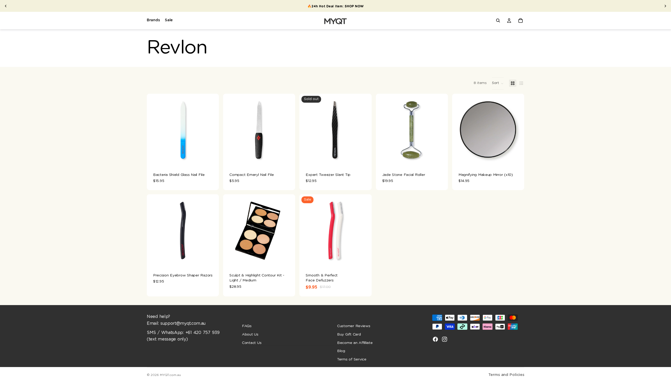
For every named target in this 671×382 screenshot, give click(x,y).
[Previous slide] (6, 6)
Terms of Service (351, 359)
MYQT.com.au (170, 374)
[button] (498, 83)
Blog (341, 351)
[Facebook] (435, 339)
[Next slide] (665, 6)
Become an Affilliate (355, 342)
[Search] (498, 20)
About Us (250, 334)
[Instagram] (444, 339)
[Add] (210, 158)
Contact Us (251, 342)
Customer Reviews (353, 326)
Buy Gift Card (349, 334)
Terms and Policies (506, 375)
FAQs (247, 326)
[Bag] (520, 20)
